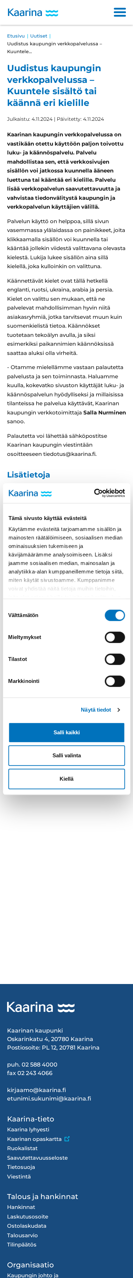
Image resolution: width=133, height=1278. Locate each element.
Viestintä (19, 1176)
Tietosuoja (21, 1167)
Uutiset (38, 36)
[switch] (115, 637)
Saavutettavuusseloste (37, 1157)
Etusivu (16, 36)
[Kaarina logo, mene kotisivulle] (33, 12)
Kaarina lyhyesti (28, 1129)
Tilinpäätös (22, 1244)
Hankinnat (21, 1207)
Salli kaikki (67, 732)
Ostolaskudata (26, 1225)
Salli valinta (66, 755)
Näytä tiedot (96, 710)
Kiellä (66, 779)
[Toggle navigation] (120, 12)
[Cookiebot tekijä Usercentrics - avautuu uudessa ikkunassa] (95, 493)
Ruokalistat (22, 1148)
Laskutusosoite (27, 1216)
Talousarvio (22, 1235)
